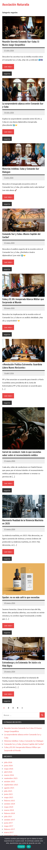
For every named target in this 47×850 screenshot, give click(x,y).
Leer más (7, 66)
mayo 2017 (8, 826)
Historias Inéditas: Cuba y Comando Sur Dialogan (20, 170)
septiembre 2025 (11, 784)
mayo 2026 (8, 768)
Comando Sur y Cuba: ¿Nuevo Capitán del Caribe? (21, 235)
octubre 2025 (9, 781)
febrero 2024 (9, 813)
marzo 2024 (9, 810)
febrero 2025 (9, 800)
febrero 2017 (9, 829)
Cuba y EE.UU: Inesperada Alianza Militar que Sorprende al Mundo (23, 301)
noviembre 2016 (10, 835)
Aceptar (21, 846)
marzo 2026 (9, 775)
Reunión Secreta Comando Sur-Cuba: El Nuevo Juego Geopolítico (20, 43)
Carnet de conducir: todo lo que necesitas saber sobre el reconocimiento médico (21, 453)
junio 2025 (8, 794)
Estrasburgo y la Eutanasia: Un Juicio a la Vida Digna (21, 664)
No (29, 846)
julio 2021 (8, 816)
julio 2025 (8, 791)
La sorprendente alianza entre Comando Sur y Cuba (22, 105)
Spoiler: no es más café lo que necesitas (20, 597)
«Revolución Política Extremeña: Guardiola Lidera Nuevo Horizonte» (22, 366)
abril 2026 (8, 772)
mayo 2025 (8, 797)
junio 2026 (8, 765)
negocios (7, 74)
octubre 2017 (9, 819)
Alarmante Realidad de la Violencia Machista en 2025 (22, 522)
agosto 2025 (9, 788)
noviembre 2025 (10, 778)
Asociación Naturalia (15, 4)
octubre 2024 (9, 803)
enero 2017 (8, 832)
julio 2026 (8, 762)
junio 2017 (8, 823)
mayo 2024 (8, 807)
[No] (44, 843)
